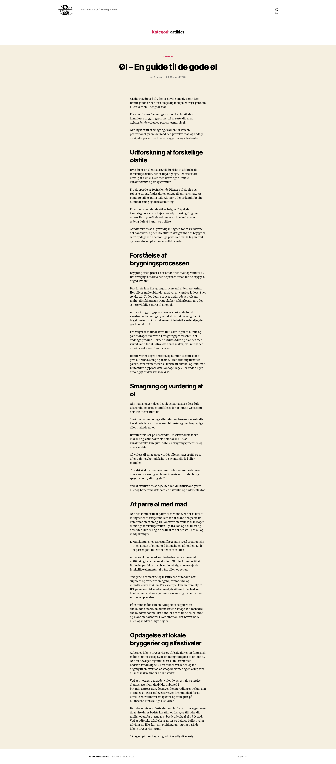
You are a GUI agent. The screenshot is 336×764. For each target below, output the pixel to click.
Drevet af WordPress (123, 756)
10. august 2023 (178, 77)
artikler (168, 56)
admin (159, 77)
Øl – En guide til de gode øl (168, 67)
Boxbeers (103, 756)
